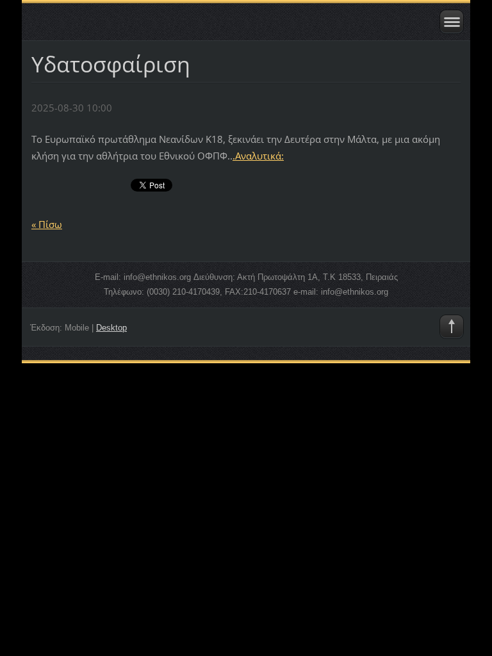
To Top (451, 327)
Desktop (111, 327)
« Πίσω (46, 224)
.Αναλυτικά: (258, 155)
